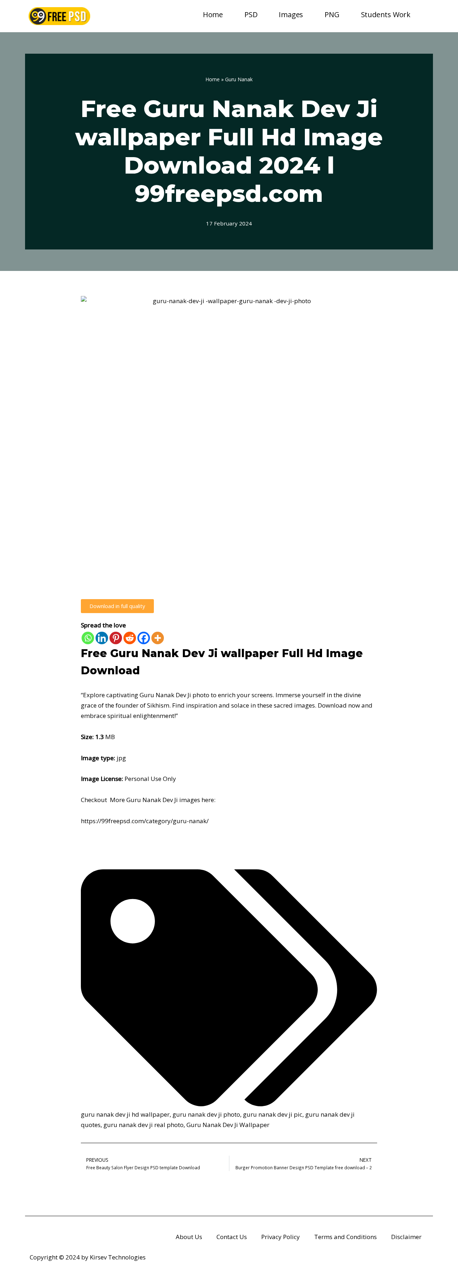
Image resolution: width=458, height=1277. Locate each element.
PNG (332, 14)
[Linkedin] (102, 638)
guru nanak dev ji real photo (143, 1125)
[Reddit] (129, 638)
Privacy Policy (280, 1237)
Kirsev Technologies (118, 1257)
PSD (250, 14)
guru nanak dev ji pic (272, 1114)
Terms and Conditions (345, 1237)
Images (291, 14)
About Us (189, 1237)
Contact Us (231, 1237)
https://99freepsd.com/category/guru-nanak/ (145, 821)
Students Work (385, 14)
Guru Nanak (239, 79)
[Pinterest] (115, 638)
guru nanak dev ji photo (206, 1114)
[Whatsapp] (88, 638)
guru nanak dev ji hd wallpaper (125, 1114)
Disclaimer (406, 1237)
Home (213, 14)
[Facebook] (143, 638)
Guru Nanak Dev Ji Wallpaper (227, 1125)
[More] (157, 638)
